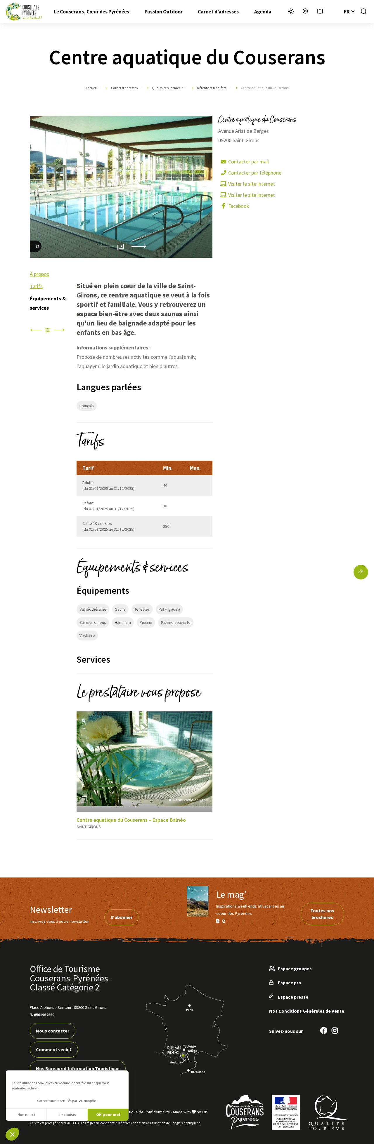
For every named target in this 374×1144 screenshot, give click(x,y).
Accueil (91, 88)
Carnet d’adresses (218, 11)
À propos (39, 274)
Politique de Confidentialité (146, 1112)
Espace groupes (295, 968)
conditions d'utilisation (148, 1123)
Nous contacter (52, 1031)
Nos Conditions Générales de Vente (306, 1011)
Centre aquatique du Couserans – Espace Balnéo (131, 819)
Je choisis (67, 1114)
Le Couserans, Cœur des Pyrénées (91, 11)
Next (139, 246)
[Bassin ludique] (35, 253)
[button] (12, 1134)
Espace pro (289, 982)
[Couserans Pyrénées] (24, 11)
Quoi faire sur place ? (167, 88)
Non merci (26, 1114)
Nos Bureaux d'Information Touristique (78, 1068)
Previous (107, 246)
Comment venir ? (54, 1049)
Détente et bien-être (212, 88)
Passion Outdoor (164, 11)
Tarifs (36, 286)
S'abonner (121, 917)
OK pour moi (108, 1114)
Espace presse (293, 997)
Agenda (262, 11)
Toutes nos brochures (322, 914)
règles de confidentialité (104, 1123)
